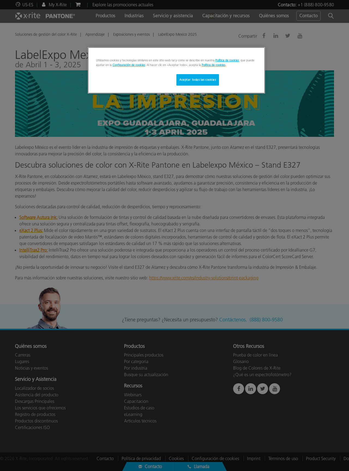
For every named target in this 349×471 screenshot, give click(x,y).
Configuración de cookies (129, 65)
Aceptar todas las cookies (197, 79)
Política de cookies (227, 60)
